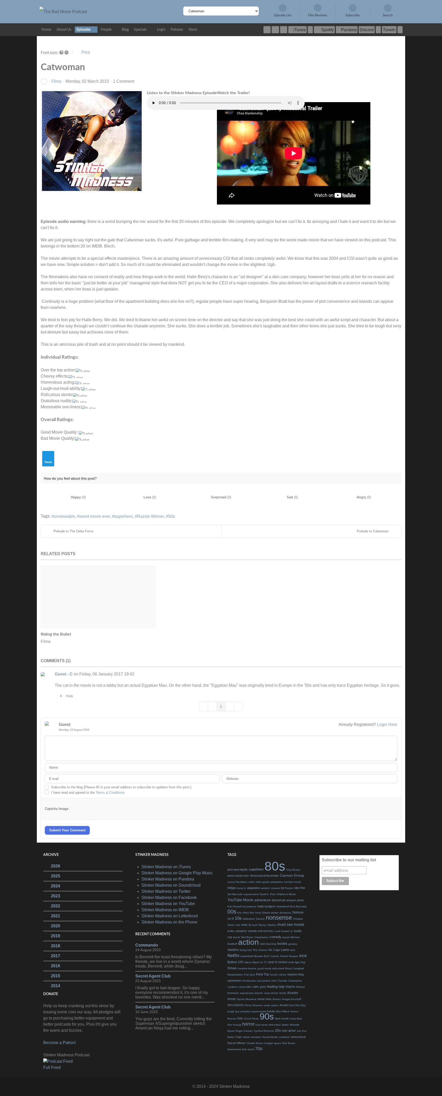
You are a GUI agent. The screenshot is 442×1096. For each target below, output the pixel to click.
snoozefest (263, 980)
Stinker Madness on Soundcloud (171, 885)
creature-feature (247, 968)
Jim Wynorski (234, 894)
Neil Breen (247, 937)
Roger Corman (244, 1030)
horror (248, 1024)
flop (303, 962)
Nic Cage (274, 949)
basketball (247, 956)
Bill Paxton (287, 888)
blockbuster (249, 980)
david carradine (252, 1037)
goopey (292, 943)
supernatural (258, 1011)
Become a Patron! (59, 1042)
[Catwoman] (92, 141)
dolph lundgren (266, 906)
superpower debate (251, 993)
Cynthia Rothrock (264, 1030)
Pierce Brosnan (254, 1005)
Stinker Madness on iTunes (166, 867)
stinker (275, 912)
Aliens (247, 962)
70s (258, 1048)
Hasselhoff (283, 906)
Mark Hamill (281, 1018)
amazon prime (295, 900)
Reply (69, 695)
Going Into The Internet (253, 950)
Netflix (233, 955)
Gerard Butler (270, 1037)
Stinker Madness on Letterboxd (169, 916)
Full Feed (52, 1067)
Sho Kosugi (234, 1024)
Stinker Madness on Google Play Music (177, 873)
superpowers (251, 894)
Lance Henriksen (237, 881)
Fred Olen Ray (297, 1005)
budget (268, 1043)
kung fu (241, 888)
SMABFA (232, 949)
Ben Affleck (283, 1011)
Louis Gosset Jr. (283, 931)
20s (278, 1030)
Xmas (232, 968)
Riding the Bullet (56, 634)
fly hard (253, 924)
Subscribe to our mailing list (349, 860)
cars (255, 986)
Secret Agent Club (153, 976)
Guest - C (64, 674)
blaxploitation (235, 974)
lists (240, 1018)
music (267, 1005)
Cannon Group (292, 875)
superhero (123, 516)
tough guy (233, 1011)
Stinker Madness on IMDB (165, 910)
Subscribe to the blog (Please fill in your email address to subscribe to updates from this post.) (121, 787)
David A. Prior (267, 894)
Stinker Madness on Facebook (169, 897)
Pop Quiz (249, 974)
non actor (289, 1031)
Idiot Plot (299, 887)
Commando (146, 945)
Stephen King (295, 974)
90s (267, 1016)
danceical (278, 900)
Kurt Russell (234, 906)
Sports (241, 999)
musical (275, 888)
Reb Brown (288, 1043)
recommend (249, 906)
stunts (236, 937)
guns (263, 986)
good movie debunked (271, 968)
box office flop (245, 912)
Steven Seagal (281, 999)
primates (245, 1011)
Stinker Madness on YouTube (168, 903)
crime (251, 881)
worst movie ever (94, 516)
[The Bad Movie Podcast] (63, 11)
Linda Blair (295, 1018)
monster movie (292, 881)
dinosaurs (285, 912)
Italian (285, 1024)
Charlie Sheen (255, 1043)
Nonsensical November (264, 875)
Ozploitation (262, 937)
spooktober (234, 980)
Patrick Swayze (289, 956)
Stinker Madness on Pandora (167, 879)
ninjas (231, 888)
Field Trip (262, 974)
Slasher (271, 924)
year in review (278, 962)
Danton (260, 918)
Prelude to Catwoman (373, 531)
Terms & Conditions (110, 792)
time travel (248, 1049)
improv (290, 986)
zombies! (284, 1037)
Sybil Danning (268, 943)
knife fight (294, 962)
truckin (274, 974)
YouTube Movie (240, 900)
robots (282, 974)
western (265, 888)
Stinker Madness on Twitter (166, 891)
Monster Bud (261, 956)
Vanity (282, 993)
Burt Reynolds (298, 906)
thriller (230, 931)
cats (237, 924)
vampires (241, 930)
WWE (244, 924)
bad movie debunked (268, 1024)
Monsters (251, 999)
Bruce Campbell (294, 968)
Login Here (387, 724)
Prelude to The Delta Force (73, 531)
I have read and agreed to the (88, 792)
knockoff (296, 999)
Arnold (284, 1005)
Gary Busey (293, 869)
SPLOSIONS (235, 1005)
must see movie (290, 924)
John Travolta (279, 980)
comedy (275, 937)
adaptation (253, 887)
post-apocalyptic (237, 869)
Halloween (249, 918)
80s (274, 866)
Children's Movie (286, 894)
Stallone (298, 912)
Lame (285, 950)
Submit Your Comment (67, 830)
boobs (282, 943)
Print (85, 52)
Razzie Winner (150, 516)
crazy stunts (271, 993)
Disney (262, 924)
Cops (238, 1036)
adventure (262, 900)
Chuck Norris (251, 1018)
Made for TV (259, 962)
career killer (244, 986)
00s (171, 516)
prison (275, 1005)
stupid (286, 937)
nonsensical (298, 1036)
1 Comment (123, 81)
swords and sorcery (260, 930)
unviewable (64, 516)
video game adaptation (269, 881)
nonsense (279, 917)
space (277, 1043)
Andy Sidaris (262, 912)
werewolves (234, 1049)
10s (238, 918)
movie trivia (264, 999)
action (248, 942)
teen (292, 950)
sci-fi (230, 918)
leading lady (276, 986)
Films (56, 81)
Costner (274, 956)
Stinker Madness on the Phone (169, 922)
